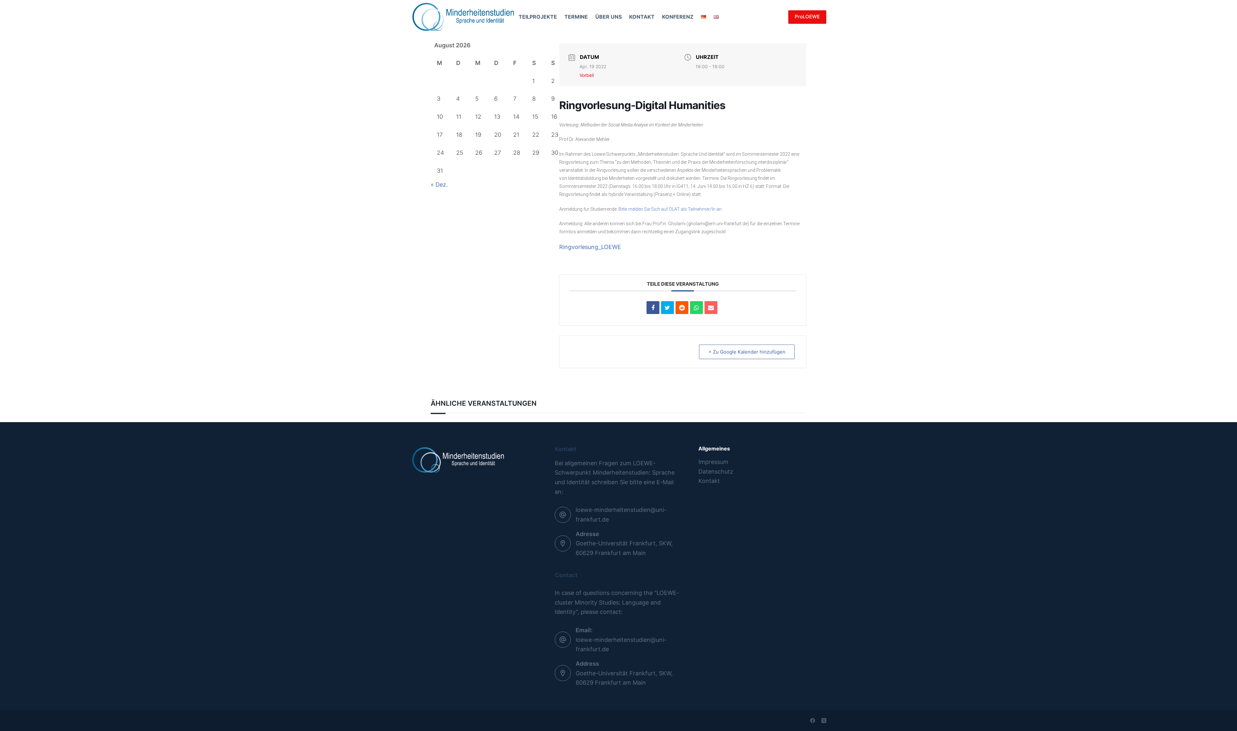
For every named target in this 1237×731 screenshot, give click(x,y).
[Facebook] (812, 720)
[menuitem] (703, 17)
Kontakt (709, 480)
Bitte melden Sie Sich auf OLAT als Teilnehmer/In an (670, 209)
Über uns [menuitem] (608, 17)
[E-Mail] (711, 307)
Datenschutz (715, 471)
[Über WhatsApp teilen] (696, 307)
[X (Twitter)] (823, 720)
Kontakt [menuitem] (642, 17)
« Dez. (439, 184)
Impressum (713, 461)
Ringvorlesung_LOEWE (590, 247)
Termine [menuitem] (576, 17)
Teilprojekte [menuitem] (538, 17)
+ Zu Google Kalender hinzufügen (746, 352)
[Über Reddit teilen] (682, 307)
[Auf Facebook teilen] (653, 307)
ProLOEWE (807, 17)
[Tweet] (667, 307)
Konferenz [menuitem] (678, 17)
